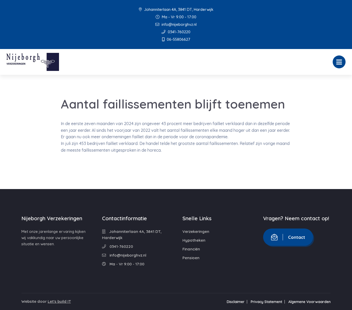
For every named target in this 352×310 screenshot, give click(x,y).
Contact (296, 237)
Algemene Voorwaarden (309, 301)
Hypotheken (193, 240)
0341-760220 (178, 31)
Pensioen (190, 257)
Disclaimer (236, 301)
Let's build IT (59, 301)
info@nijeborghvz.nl (179, 24)
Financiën (191, 249)
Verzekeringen (195, 231)
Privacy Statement (266, 301)
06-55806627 (178, 39)
